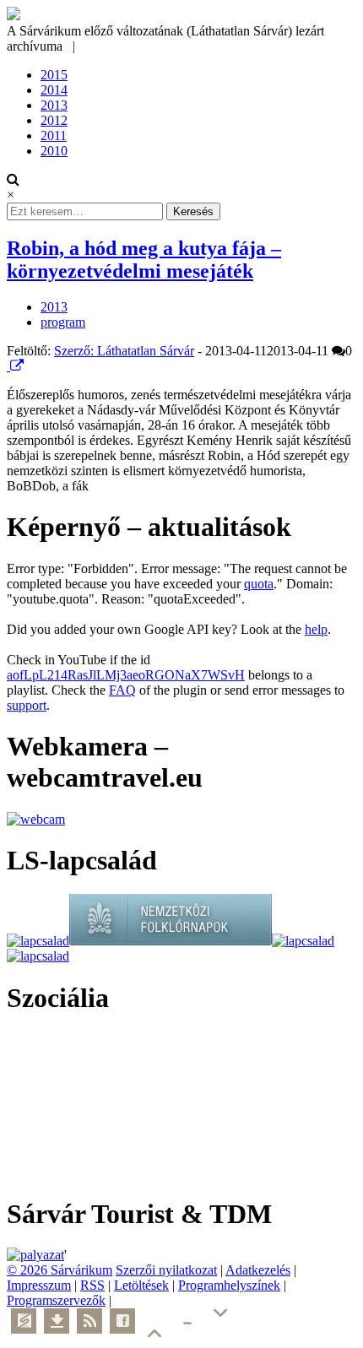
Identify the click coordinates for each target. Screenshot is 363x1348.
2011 (54, 135)
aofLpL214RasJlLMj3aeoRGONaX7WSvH (126, 675)
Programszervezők (56, 1300)
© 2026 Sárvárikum (59, 1270)
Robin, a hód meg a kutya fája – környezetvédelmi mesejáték (144, 259)
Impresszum (39, 1285)
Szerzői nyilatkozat (166, 1270)
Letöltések (141, 1285)
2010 (54, 150)
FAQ (122, 690)
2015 (54, 75)
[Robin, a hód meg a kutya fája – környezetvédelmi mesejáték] (8, 366)
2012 (54, 120)
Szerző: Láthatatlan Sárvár (124, 351)
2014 (54, 90)
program (63, 322)
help (316, 629)
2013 (54, 105)
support (26, 705)
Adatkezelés (257, 1270)
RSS (92, 1285)
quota (259, 584)
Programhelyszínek (229, 1285)
